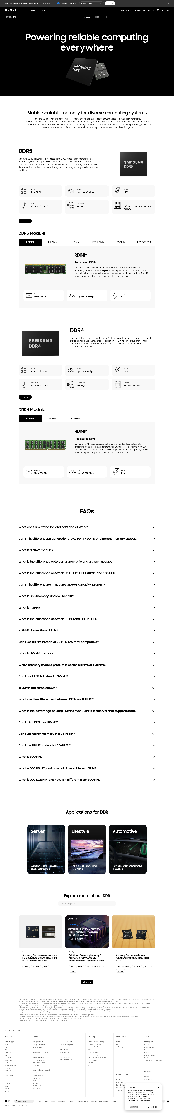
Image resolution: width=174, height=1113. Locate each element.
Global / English (87, 3)
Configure (134, 1107)
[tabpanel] (87, 277)
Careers (146, 1076)
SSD (6, 1047)
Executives (147, 1050)
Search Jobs (148, 1079)
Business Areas (149, 1047)
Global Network (65, 1052)
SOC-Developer (65, 1060)
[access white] (9, 1101)
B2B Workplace (65, 1057)
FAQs (34, 1081)
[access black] (6, 1101)
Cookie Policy (132, 1100)
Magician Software (38, 1086)
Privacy (39, 1101)
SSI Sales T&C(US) (83, 1101)
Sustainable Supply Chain (124, 1090)
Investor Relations (149, 1055)
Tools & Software (38, 1076)
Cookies (53, 1101)
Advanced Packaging (95, 1047)
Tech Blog (119, 1047)
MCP (6, 1055)
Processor (8, 1058)
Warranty (35, 1083)
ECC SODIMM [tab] (144, 242)
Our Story (147, 1045)
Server (7, 1081)
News (118, 1042)
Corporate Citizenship (123, 1088)
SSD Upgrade (37, 1089)
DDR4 (106, 17)
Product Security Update (40, 1052)
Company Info (148, 1042)
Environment (120, 1082)
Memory (73, 971)
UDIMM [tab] (75, 242)
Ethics (146, 1058)
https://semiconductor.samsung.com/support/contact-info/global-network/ (43, 1020)
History (146, 1052)
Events (118, 1044)
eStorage (7, 1050)
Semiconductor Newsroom (152, 1060)
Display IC (8, 1063)
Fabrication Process (39, 1063)
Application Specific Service (97, 1058)
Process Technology (94, 1044)
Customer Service (38, 1047)
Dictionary (36, 1065)
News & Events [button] (126, 10)
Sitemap (114, 1101)
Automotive (8, 1083)
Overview (86, 17)
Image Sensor (9, 1060)
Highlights (119, 1080)
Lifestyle (7, 1091)
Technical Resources (39, 1060)
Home (6, 1031)
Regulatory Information (40, 1050)
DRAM (8, 17)
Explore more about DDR (87, 895)
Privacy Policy (143, 1098)
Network (7, 1086)
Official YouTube (168, 1101)
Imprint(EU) (72, 1101)
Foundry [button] (42, 10)
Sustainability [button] (140, 10)
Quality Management (39, 1045)
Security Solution (10, 1065)
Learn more (25, 221)
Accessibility (61, 1101)
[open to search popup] (158, 10)
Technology (120, 971)
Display (7, 1071)
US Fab (90, 1063)
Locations (147, 1071)
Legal (46, 1101)
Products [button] (23, 10)
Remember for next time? (68, 3)
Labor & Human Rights (123, 1085)
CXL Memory (9, 1052)
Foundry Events (93, 1052)
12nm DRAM (36, 967)
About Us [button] (151, 10)
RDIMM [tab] (30, 242)
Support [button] (33, 10)
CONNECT (91, 1065)
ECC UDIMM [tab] (98, 242)
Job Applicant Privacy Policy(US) (99, 1101)
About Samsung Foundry (96, 1042)
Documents (36, 1078)
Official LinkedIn (163, 1101)
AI (5, 1078)
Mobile (7, 1089)
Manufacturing (93, 1055)
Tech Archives (92, 1060)
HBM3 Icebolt (98, 967)
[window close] (158, 1087)
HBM (88, 967)
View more (87, 982)
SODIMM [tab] (121, 242)
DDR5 (97, 17)
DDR (72, 967)
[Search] (60, 904)
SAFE (90, 1050)
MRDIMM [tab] (52, 242)
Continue (110, 3)
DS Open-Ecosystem (66, 1045)
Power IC (7, 1068)
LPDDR (80, 967)
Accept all (152, 1107)
